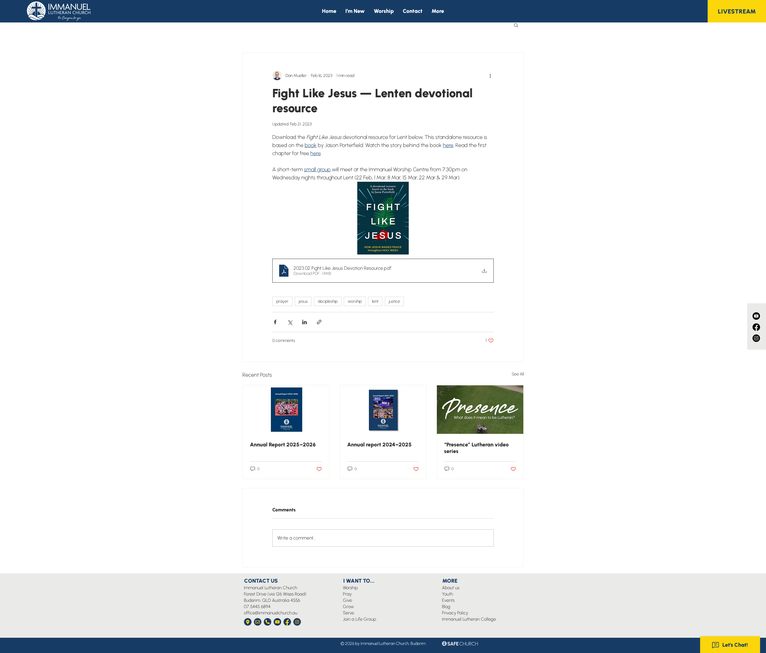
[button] (438, 11)
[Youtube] (756, 316)
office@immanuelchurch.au (270, 613)
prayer (282, 301)
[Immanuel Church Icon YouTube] (277, 622)
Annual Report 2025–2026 (283, 444)
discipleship (328, 301)
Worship (350, 587)
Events (448, 600)
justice (394, 301)
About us (450, 587)
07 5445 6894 (257, 606)
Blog (446, 606)
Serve (348, 613)
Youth (447, 594)
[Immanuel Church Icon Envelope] (258, 622)
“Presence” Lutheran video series (476, 447)
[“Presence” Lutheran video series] (480, 409)
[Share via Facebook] (275, 322)
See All (518, 374)
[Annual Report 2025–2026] (286, 409)
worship (355, 301)
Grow (348, 606)
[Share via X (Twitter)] (290, 322)
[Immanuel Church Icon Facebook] (287, 622)
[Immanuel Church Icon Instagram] (297, 622)
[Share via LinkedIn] (304, 322)
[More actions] (490, 75)
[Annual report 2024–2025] (383, 409)
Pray (347, 594)
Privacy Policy (455, 613)
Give (347, 600)
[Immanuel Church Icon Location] (248, 622)
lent (375, 301)
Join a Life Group (359, 619)
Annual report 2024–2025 (379, 444)
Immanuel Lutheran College (469, 619)
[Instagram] (756, 338)
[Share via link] (319, 322)
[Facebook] (756, 327)
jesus (303, 301)
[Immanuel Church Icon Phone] (267, 622)
